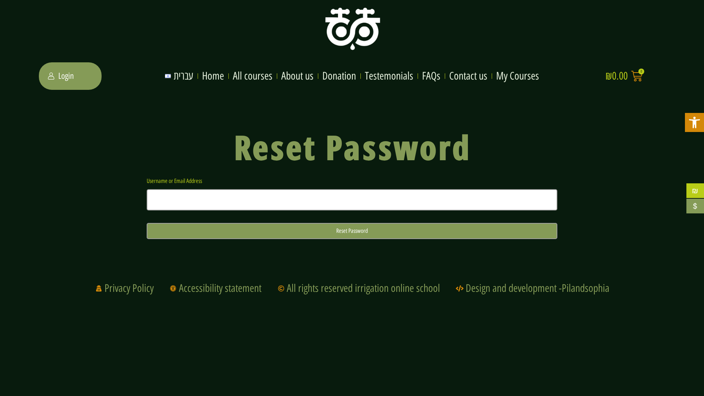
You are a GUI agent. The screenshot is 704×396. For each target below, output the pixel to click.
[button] (694, 122)
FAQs (431, 76)
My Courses (517, 76)
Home (213, 76)
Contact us (468, 76)
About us (297, 76)
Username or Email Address (174, 181)
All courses (252, 76)
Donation (339, 76)
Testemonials (389, 76)
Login (66, 76)
